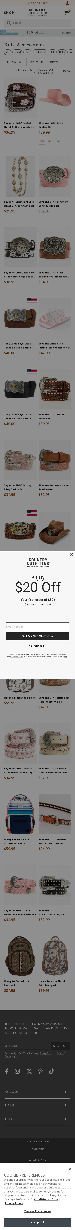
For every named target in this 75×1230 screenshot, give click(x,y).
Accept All (37, 1222)
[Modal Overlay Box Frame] (37, 615)
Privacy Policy (14, 1203)
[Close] (70, 1168)
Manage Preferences (37, 1211)
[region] (37, 1196)
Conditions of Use (46, 1199)
